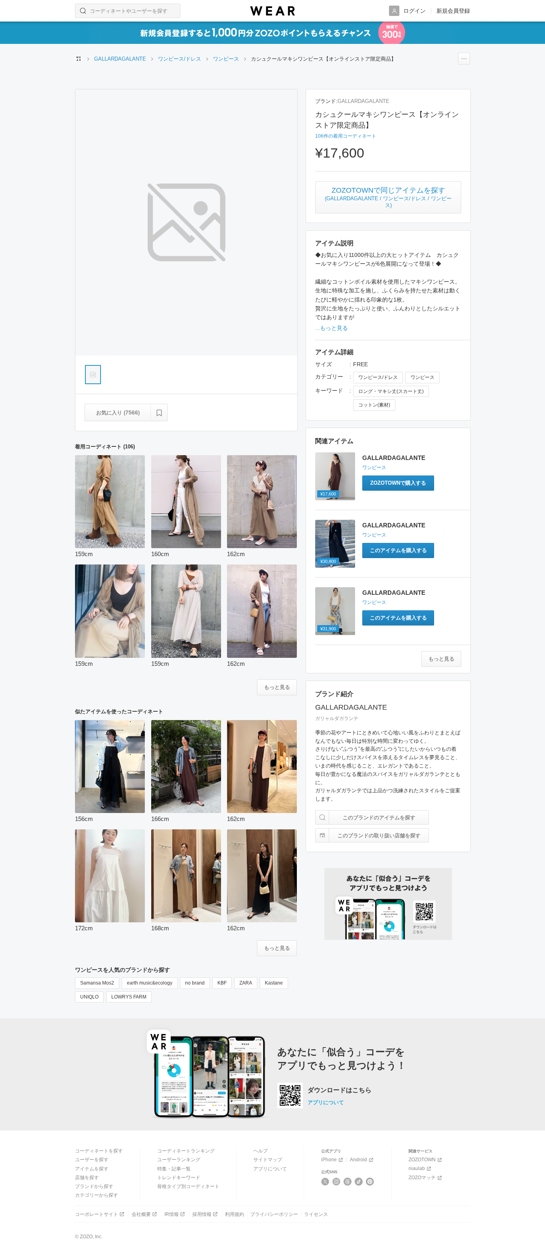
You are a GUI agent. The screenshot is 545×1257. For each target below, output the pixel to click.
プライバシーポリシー (274, 1214)
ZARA (245, 983)
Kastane (274, 983)
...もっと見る (331, 328)
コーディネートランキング (186, 1151)
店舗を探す (87, 1177)
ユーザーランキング (178, 1159)
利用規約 (234, 1214)
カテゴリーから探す (96, 1195)
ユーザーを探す (92, 1159)
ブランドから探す (94, 1186)
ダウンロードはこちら (339, 1090)
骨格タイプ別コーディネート (188, 1186)
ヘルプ (260, 1151)
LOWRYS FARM (128, 997)
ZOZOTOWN (422, 1159)
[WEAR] (272, 11)
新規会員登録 (453, 11)
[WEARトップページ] (78, 58)
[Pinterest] (370, 1182)
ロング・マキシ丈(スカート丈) (391, 391)
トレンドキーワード (178, 1177)
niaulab (417, 1168)
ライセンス (316, 1214)
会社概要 (141, 1214)
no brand (195, 983)
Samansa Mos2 (97, 983)
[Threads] (348, 1182)
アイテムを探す (92, 1169)
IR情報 (171, 1214)
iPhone (329, 1159)
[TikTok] (359, 1182)
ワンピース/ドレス (378, 377)
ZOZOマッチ (422, 1177)
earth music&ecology (149, 983)
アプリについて (326, 1102)
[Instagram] (336, 1182)
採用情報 (201, 1214)
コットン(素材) (374, 405)
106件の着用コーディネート (345, 136)
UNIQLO (89, 997)
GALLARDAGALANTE (363, 101)
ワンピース (422, 377)
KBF (222, 983)
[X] (325, 1182)
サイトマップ (267, 1159)
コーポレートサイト (96, 1214)
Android (358, 1159)
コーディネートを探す (99, 1151)
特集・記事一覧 (174, 1169)
